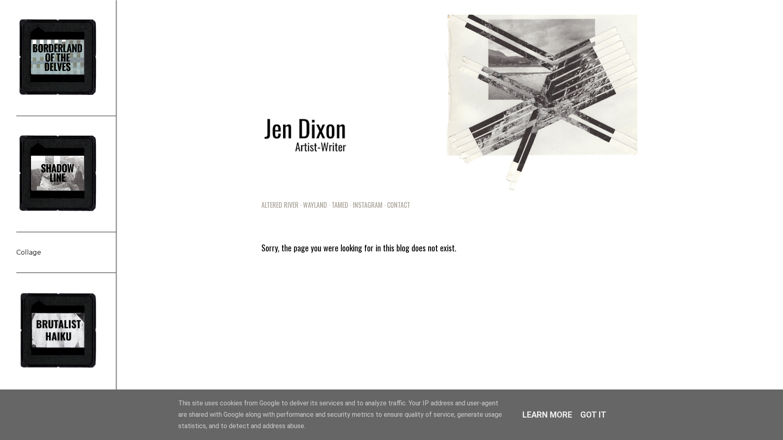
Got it (593, 415)
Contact (398, 205)
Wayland (315, 205)
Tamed (340, 205)
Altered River (280, 205)
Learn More (547, 415)
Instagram (368, 205)
